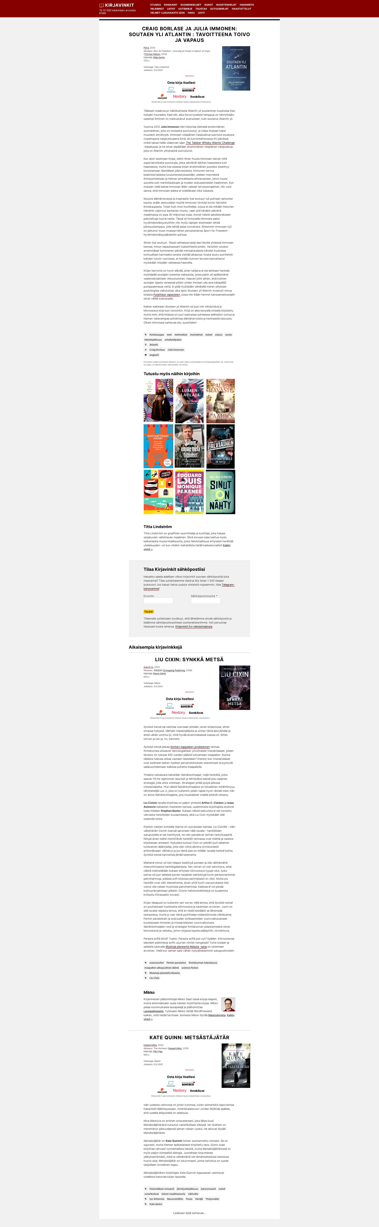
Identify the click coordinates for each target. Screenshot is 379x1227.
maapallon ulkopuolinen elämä (161, 967)
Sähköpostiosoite (204, 596)
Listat (171, 8)
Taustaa (201, 8)
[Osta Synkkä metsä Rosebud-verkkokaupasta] (188, 707)
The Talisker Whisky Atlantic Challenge (210, 142)
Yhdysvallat (212, 1198)
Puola (189, 1198)
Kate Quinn (156, 1204)
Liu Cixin (154, 977)
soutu (228, 334)
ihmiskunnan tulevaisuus (203, 962)
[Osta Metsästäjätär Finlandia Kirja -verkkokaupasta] (172, 1085)
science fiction (190, 967)
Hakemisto (247, 4)
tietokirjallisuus (153, 339)
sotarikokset (151, 1193)
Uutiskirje (185, 8)
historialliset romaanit (162, 1188)
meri (169, 334)
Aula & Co (148, 667)
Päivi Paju (158, 1051)
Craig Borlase (157, 349)
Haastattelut (241, 8)
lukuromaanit (208, 1188)
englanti (154, 354)
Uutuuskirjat (219, 8)
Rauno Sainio (159, 673)
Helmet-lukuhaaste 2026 (167, 12)
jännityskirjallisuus (187, 1188)
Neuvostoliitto (175, 1198)
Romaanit (170, 4)
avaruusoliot (157, 962)
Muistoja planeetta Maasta (165, 972)
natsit (222, 1188)
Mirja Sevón (159, 57)
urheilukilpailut (173, 339)
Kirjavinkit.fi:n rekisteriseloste (193, 626)
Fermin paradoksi (176, 962)
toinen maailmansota (173, 1193)
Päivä (146, 47)
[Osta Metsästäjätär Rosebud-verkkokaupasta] (189, 1085)
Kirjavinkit (119, 5)
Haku (191, 12)
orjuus (218, 334)
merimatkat (181, 334)
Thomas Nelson (152, 54)
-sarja (186, 946)
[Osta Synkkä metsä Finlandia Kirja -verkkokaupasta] (171, 707)
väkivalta (193, 1193)
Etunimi (149, 596)
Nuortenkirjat (226, 4)
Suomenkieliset (190, 4)
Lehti (201, 12)
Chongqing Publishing (174, 670)
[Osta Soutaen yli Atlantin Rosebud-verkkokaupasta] (190, 91)
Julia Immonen (176, 349)
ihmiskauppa (157, 334)
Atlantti (154, 344)
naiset (208, 334)
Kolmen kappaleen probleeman (190, 746)
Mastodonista (216, 1015)
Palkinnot (157, 8)
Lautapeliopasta (153, 1011)
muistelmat (196, 334)
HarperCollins (150, 1045)
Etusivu (155, 4)
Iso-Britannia (157, 1198)
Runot (208, 4)
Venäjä (199, 1198)
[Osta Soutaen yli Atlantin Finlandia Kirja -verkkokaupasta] (172, 91)
